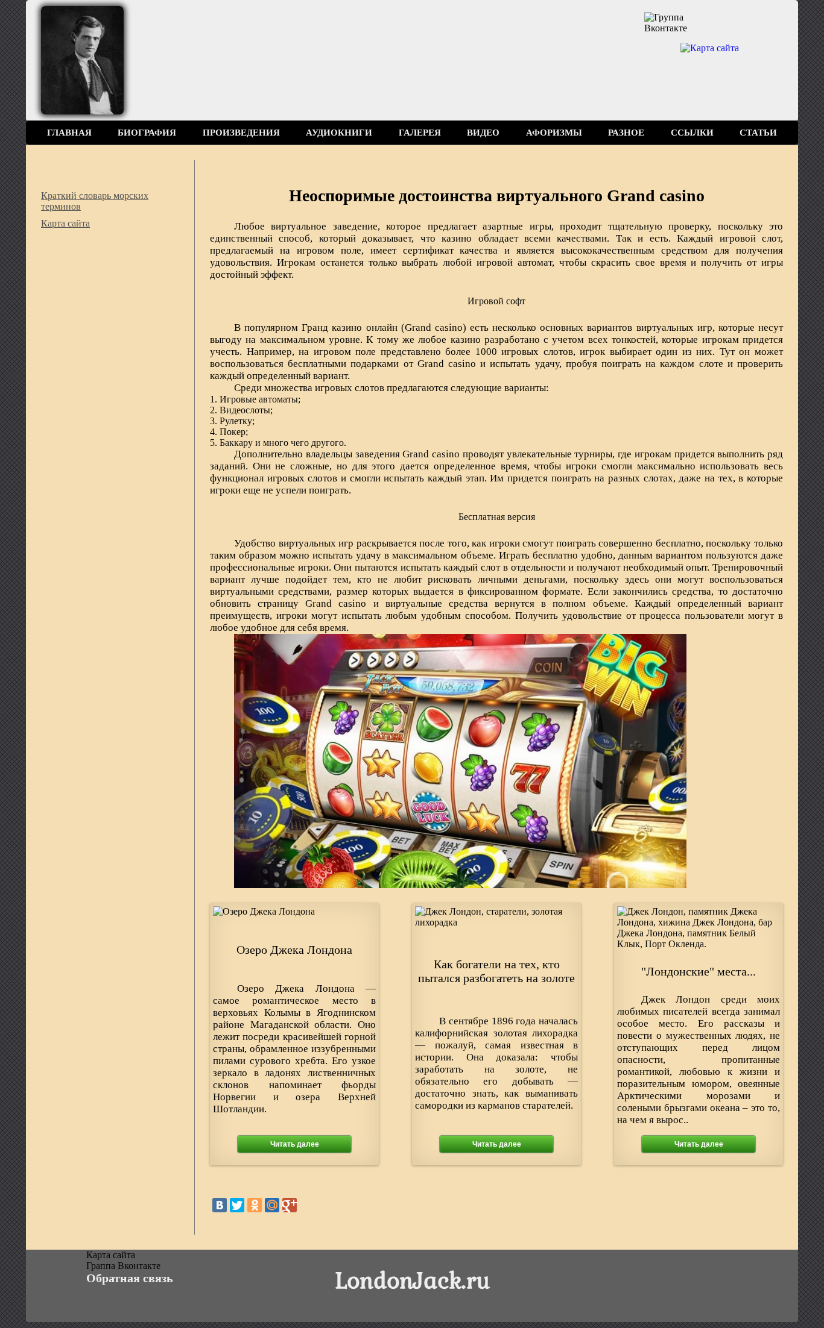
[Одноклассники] (254, 1205)
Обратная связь (129, 1278)
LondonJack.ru (412, 1279)
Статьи (758, 132)
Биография (147, 132)
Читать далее (294, 1144)
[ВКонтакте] (219, 1205)
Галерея (420, 132)
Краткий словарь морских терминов (94, 200)
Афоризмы (554, 132)
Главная (69, 132)
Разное (626, 132)
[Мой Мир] (272, 1205)
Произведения (241, 132)
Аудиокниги (339, 132)
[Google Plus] (289, 1205)
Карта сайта (65, 223)
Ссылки (692, 132)
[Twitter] (237, 1205)
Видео (483, 132)
